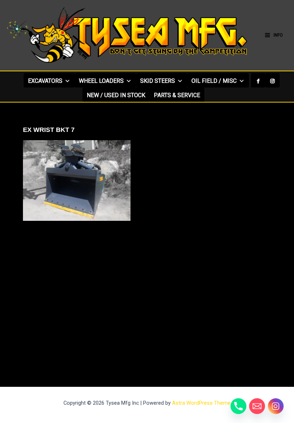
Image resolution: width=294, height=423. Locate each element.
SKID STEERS (157, 80)
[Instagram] (272, 80)
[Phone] (238, 406)
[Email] (257, 406)
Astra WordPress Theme (201, 403)
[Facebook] (258, 80)
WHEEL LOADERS (101, 80)
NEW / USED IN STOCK (116, 95)
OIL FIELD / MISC (214, 80)
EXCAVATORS (45, 80)
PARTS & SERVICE (177, 95)
